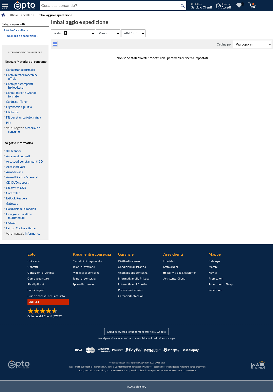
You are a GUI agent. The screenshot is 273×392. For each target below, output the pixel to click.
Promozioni (216, 278)
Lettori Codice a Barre (21, 228)
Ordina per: (225, 44)
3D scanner (13, 151)
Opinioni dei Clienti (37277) (44, 316)
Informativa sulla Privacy (133, 278)
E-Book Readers (16, 198)
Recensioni (215, 290)
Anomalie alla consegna (133, 272)
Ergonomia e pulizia (19, 107)
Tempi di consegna (84, 278)
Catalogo (214, 261)
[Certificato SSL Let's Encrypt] (257, 364)
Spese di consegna (84, 284)
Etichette (12, 112)
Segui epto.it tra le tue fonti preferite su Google (136, 331)
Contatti (32, 266)
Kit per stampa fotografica (23, 117)
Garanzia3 (131, 296)
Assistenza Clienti (174, 278)
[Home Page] (3, 16)
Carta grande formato (20, 69)
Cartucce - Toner (17, 101)
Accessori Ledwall (18, 156)
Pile (8, 122)
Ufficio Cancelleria (21, 15)
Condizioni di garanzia (132, 266)
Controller (13, 193)
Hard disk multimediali (21, 209)
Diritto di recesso (129, 261)
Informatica (32, 233)
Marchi (213, 266)
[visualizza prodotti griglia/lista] (55, 45)
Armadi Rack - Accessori (22, 177)
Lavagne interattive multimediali (19, 215)
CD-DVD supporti (18, 182)
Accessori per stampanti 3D (24, 161)
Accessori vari (15, 166)
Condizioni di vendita (40, 272)
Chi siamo (33, 261)
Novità (213, 272)
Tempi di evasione (84, 266)
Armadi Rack (14, 172)
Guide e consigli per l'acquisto (46, 296)
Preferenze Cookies (130, 290)
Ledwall (11, 223)
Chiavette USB (16, 188)
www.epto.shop (136, 386)
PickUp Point (35, 284)
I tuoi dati (169, 261)
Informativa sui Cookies (133, 284)
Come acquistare (38, 278)
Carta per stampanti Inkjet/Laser (19, 85)
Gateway (12, 203)
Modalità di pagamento (87, 261)
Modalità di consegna (86, 272)
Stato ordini (170, 266)
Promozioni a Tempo (221, 284)
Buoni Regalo (35, 290)
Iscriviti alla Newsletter (181, 272)
